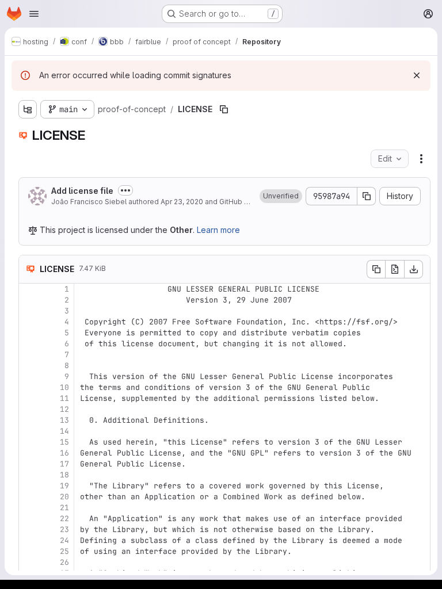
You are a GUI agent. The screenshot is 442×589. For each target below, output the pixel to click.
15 (64, 442)
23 (64, 529)
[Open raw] (395, 269)
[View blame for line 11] (29, 398)
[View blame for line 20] (29, 496)
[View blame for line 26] (29, 562)
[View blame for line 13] (29, 420)
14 (64, 431)
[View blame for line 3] (29, 310)
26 (64, 562)
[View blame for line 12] (29, 409)
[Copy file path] (224, 109)
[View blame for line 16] (29, 453)
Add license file (82, 191)
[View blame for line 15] (29, 442)
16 (64, 453)
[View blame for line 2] (29, 299)
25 (64, 551)
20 (64, 497)
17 (64, 464)
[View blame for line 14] (29, 431)
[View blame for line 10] (29, 387)
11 (64, 398)
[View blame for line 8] (29, 365)
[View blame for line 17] (29, 463)
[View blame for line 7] (29, 354)
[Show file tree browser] (27, 109)
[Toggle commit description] (125, 190)
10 (64, 387)
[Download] (414, 269)
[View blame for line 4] (29, 321)
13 (64, 420)
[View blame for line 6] (29, 343)
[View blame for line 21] (29, 507)
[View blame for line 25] (29, 551)
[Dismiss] (417, 75)
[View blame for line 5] (29, 332)
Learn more (218, 230)
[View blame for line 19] (29, 485)
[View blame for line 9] (29, 376)
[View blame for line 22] (29, 518)
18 (64, 475)
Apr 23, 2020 (182, 201)
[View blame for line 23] (29, 529)
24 (64, 540)
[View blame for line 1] (29, 289)
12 (64, 409)
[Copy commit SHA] (366, 196)
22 (64, 518)
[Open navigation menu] (34, 14)
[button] (281, 196)
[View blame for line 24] (29, 540)
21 (64, 507)
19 (64, 486)
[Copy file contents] (376, 269)
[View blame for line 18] (29, 474)
